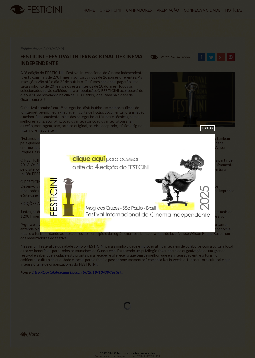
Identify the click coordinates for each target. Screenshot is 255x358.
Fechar (207, 128)
